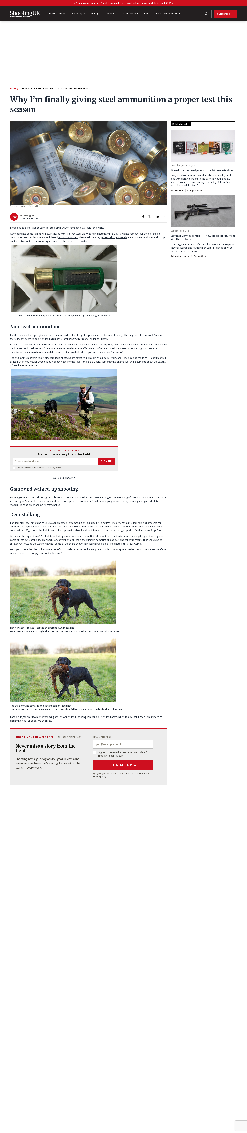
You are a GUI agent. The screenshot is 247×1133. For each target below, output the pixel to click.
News (52, 13)
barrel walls (109, 357)
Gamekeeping (177, 230)
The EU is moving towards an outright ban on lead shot (40, 705)
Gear (62, 13)
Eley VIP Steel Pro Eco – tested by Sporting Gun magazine (42, 627)
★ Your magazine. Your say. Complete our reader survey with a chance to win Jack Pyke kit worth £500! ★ (123, 3)
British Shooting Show (168, 13)
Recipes (111, 13)
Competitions (130, 13)
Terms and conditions (134, 773)
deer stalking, (21, 522)
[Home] (25, 14)
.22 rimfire (156, 335)
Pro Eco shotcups (68, 237)
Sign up (106, 461)
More (145, 13)
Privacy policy (54, 467)
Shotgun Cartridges (185, 165)
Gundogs (95, 13)
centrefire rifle (104, 335)
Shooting (77, 13)
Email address (102, 736)
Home (13, 88)
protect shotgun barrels (114, 237)
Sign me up (123, 765)
